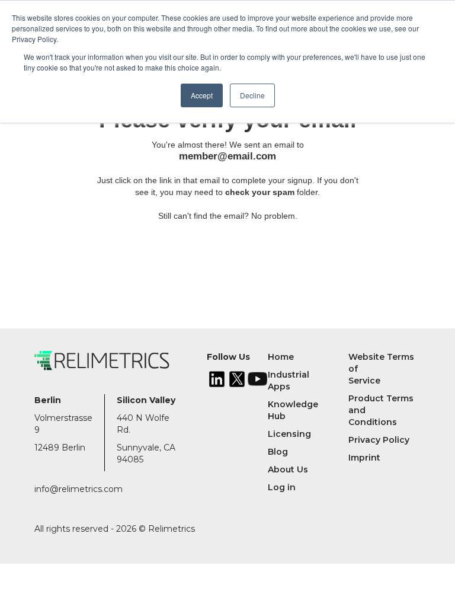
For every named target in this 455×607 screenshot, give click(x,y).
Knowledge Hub (293, 410)
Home (281, 357)
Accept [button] (202, 95)
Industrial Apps (288, 380)
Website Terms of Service (381, 369)
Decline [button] (252, 95)
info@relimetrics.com (78, 489)
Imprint (364, 457)
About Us (288, 469)
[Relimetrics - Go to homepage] (120, 360)
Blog (278, 451)
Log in (282, 487)
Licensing (289, 434)
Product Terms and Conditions (381, 410)
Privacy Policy (378, 440)
